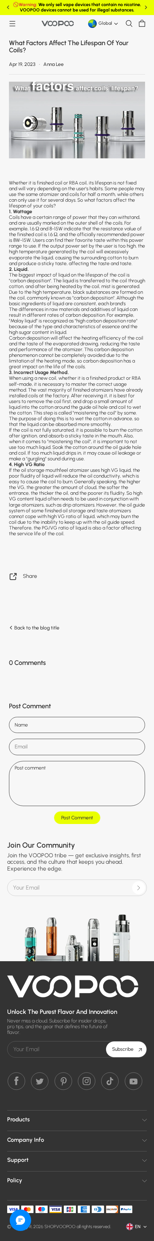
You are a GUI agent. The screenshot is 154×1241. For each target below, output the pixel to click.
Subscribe (123, 1049)
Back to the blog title (36, 628)
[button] (12, 24)
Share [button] (30, 576)
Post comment (77, 817)
